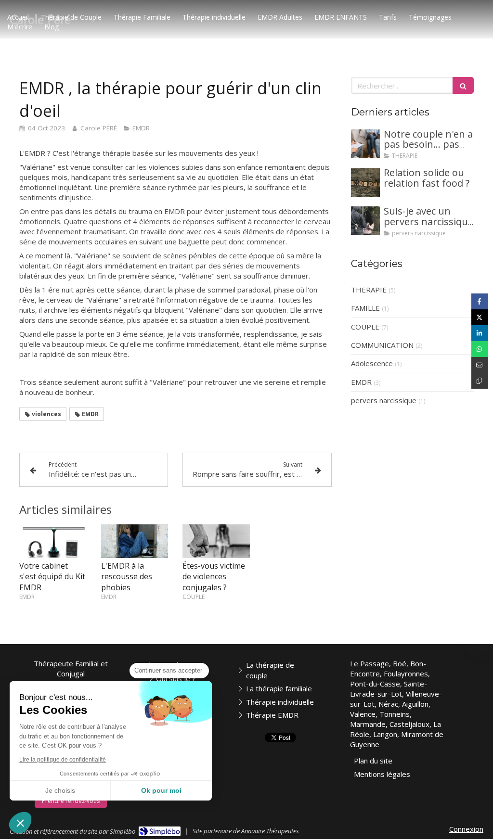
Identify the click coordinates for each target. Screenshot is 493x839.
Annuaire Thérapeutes (270, 830)
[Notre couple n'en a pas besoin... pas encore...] (365, 143)
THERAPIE (369, 289)
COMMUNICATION (382, 345)
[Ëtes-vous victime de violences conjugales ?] (216, 541)
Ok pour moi (161, 790)
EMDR (361, 382)
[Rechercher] (463, 85)
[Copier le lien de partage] (479, 381)
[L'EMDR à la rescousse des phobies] (135, 541)
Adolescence (372, 363)
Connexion (466, 829)
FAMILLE (365, 308)
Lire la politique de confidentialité (62, 759)
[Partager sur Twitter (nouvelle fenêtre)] (479, 317)
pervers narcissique (383, 400)
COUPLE (365, 326)
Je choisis (60, 790)
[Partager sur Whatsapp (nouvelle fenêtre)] (479, 349)
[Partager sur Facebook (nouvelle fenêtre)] (479, 301)
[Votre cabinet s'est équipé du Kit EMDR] (53, 541)
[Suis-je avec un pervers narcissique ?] (365, 220)
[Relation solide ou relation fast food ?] (365, 182)
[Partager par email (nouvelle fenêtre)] (479, 365)
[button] (20, 822)
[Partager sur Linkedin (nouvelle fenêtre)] (479, 333)
